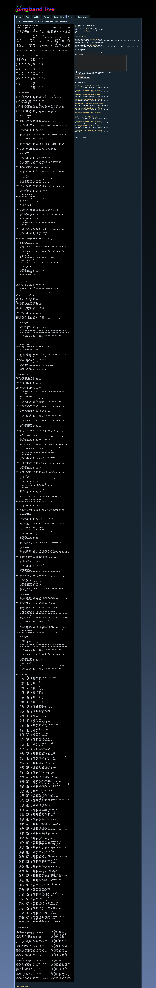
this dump (82, 27)
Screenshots (83, 17)
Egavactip (93, 39)
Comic (70, 17)
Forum (46, 17)
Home (18, 17)
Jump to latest (80, 36)
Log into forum (106, 52)
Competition (59, 17)
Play (27, 17)
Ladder (36, 17)
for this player (84, 31)
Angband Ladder (90, 30)
